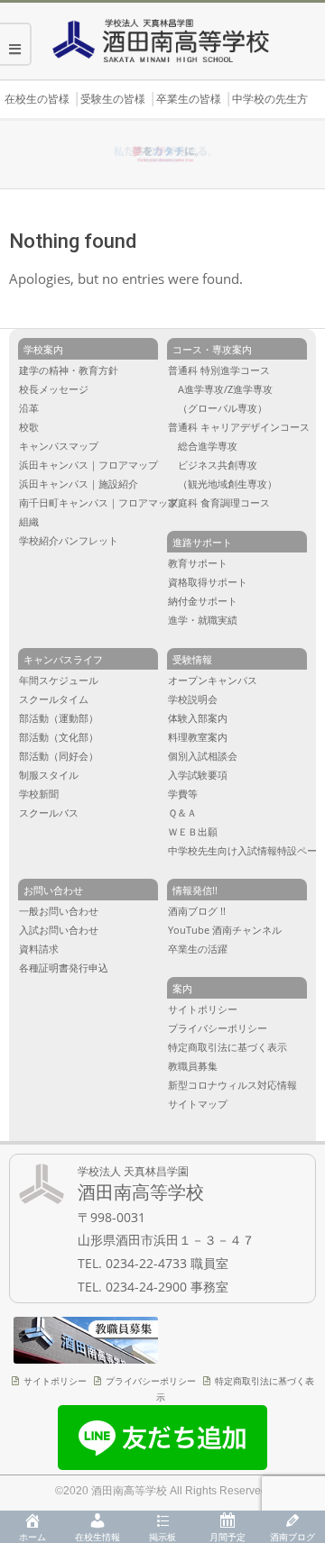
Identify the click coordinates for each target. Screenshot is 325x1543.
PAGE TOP (299, 1449)
